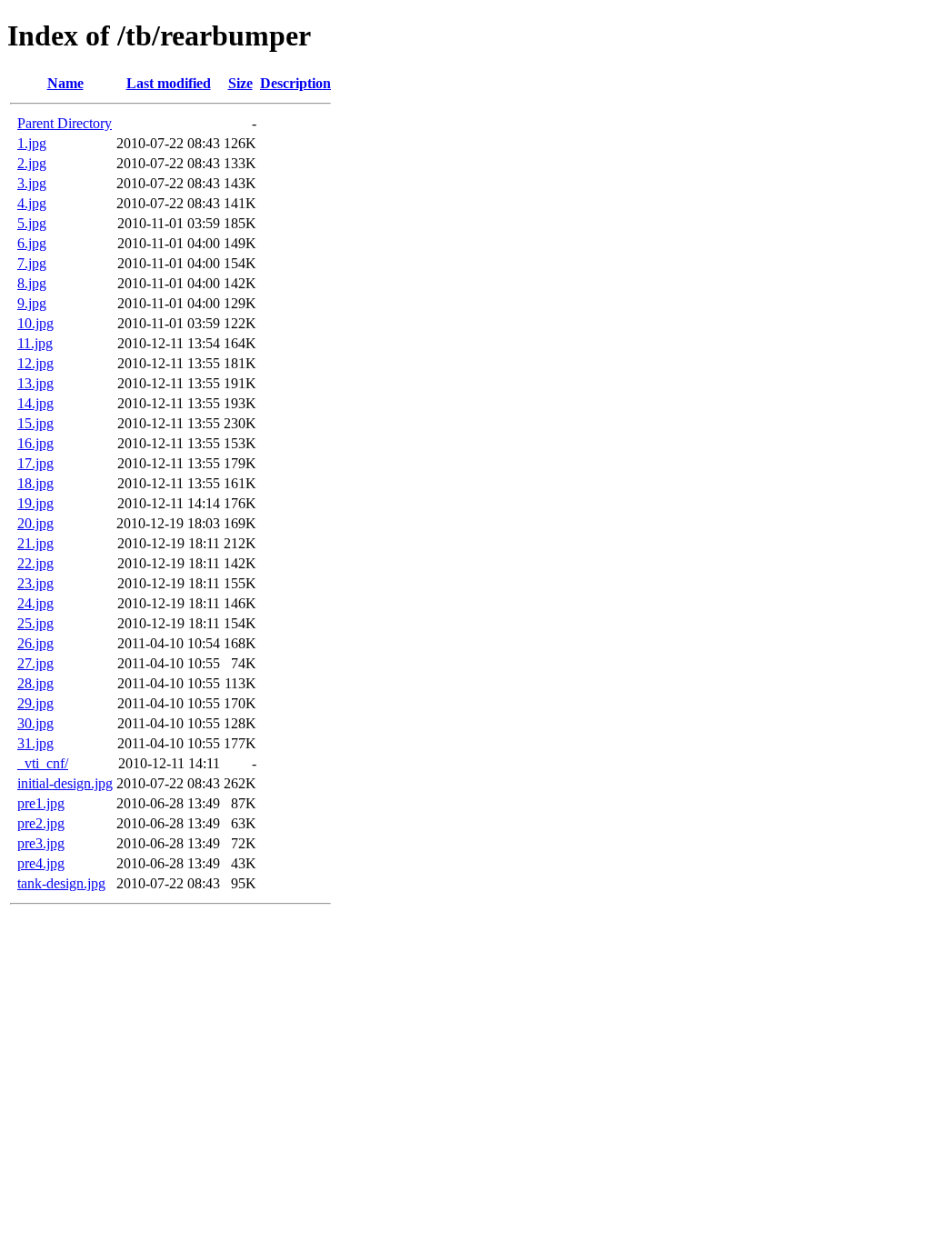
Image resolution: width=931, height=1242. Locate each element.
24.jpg (35, 603)
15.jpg (35, 423)
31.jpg (35, 743)
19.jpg (35, 503)
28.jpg (35, 683)
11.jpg (35, 343)
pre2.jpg (41, 823)
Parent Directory (64, 123)
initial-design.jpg (65, 783)
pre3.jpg (41, 843)
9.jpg (31, 303)
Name (65, 83)
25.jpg (35, 623)
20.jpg (35, 523)
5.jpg (31, 223)
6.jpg (31, 243)
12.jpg (35, 363)
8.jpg (31, 283)
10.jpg (35, 323)
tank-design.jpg (61, 883)
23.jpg (35, 583)
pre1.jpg (41, 803)
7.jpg (31, 263)
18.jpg (35, 483)
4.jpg (31, 203)
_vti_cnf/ (42, 763)
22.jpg (35, 563)
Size (240, 83)
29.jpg (35, 703)
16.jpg (35, 443)
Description (295, 83)
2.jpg (31, 163)
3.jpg (31, 183)
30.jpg (35, 723)
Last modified (168, 83)
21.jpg (35, 543)
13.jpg (35, 383)
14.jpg (35, 403)
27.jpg (35, 663)
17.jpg (35, 463)
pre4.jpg (41, 863)
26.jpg (35, 643)
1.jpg (31, 143)
